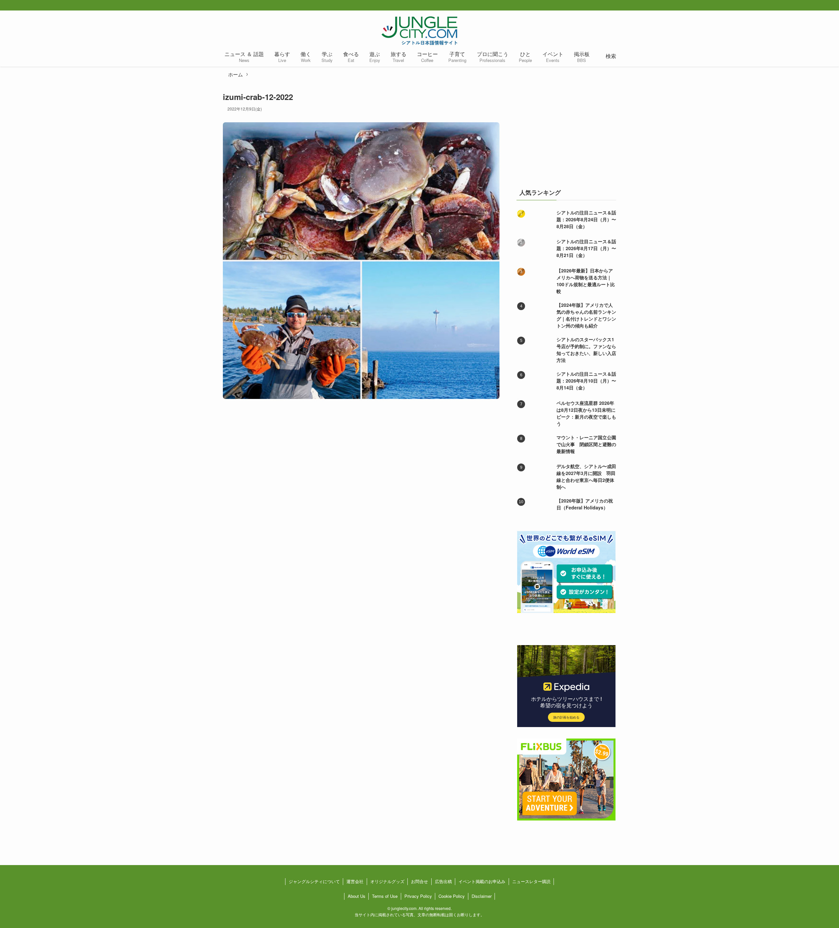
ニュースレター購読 (531, 881)
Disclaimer (482, 896)
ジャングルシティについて (314, 881)
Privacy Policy (418, 896)
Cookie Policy (452, 896)
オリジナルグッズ (387, 881)
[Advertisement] (566, 132)
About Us (356, 896)
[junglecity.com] (419, 30)
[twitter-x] (605, 5)
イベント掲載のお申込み (482, 881)
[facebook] (595, 5)
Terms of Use (385, 896)
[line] (626, 5)
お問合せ (419, 881)
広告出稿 (443, 881)
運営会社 (354, 881)
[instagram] (616, 5)
